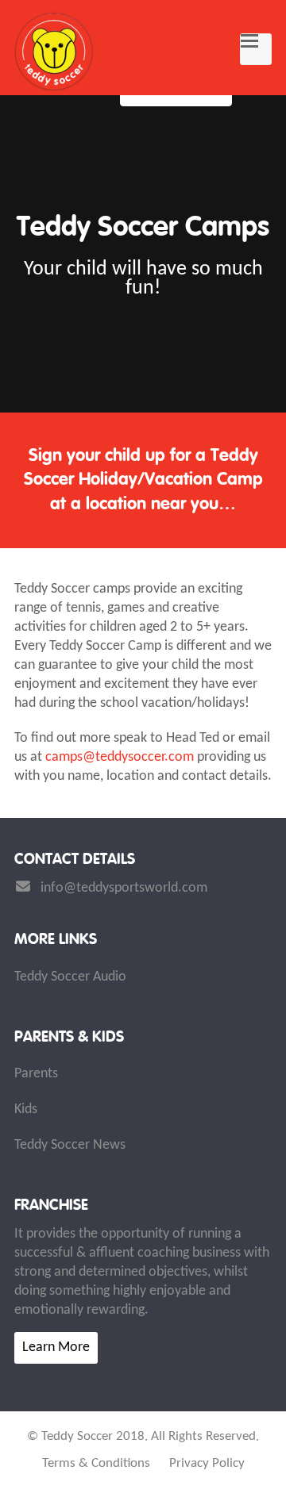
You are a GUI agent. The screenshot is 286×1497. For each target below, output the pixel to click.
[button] (256, 49)
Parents (36, 1073)
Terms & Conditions (96, 1463)
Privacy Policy (207, 1463)
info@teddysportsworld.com (124, 888)
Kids (25, 1109)
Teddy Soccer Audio (70, 977)
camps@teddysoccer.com (119, 757)
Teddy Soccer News (70, 1145)
